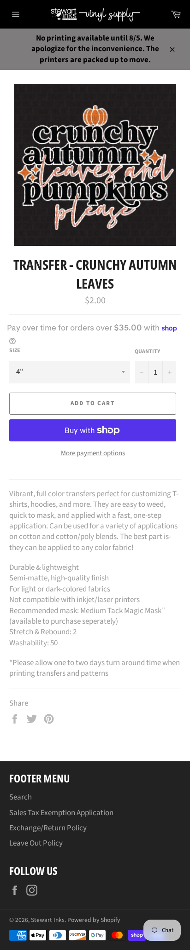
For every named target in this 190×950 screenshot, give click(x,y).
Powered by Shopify (93, 919)
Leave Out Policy (36, 843)
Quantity (147, 351)
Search (20, 797)
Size (14, 350)
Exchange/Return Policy (48, 828)
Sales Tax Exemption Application (61, 812)
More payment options (93, 453)
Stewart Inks (48, 919)
